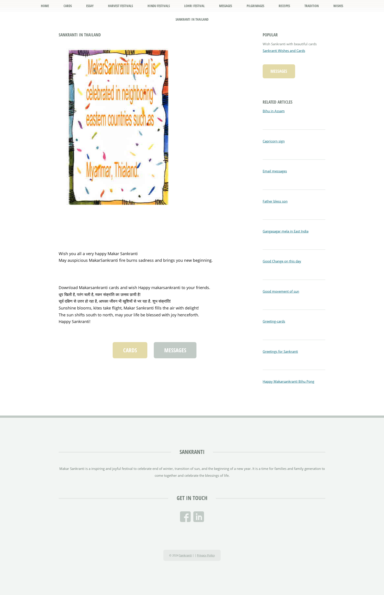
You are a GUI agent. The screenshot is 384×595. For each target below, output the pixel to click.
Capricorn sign (274, 141)
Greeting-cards (274, 321)
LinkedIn (198, 516)
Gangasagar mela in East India (285, 231)
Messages (175, 350)
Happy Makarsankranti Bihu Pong (288, 381)
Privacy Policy (206, 555)
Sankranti (192, 451)
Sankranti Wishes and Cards (284, 50)
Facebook (185, 516)
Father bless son (275, 201)
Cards (130, 350)
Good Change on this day (282, 261)
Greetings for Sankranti (280, 351)
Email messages (275, 171)
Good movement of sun (281, 291)
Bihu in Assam (274, 111)
